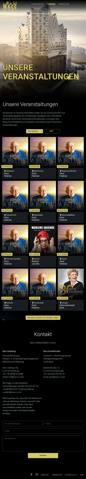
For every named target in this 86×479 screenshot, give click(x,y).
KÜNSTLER (64, 4)
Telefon (48, 423)
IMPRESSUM (57, 475)
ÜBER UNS (45, 475)
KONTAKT (36, 10)
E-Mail (7, 431)
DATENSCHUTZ (71, 475)
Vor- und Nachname (12, 423)
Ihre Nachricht (10, 438)
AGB (81, 475)
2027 (51, 131)
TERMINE (51, 4)
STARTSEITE (37, 4)
